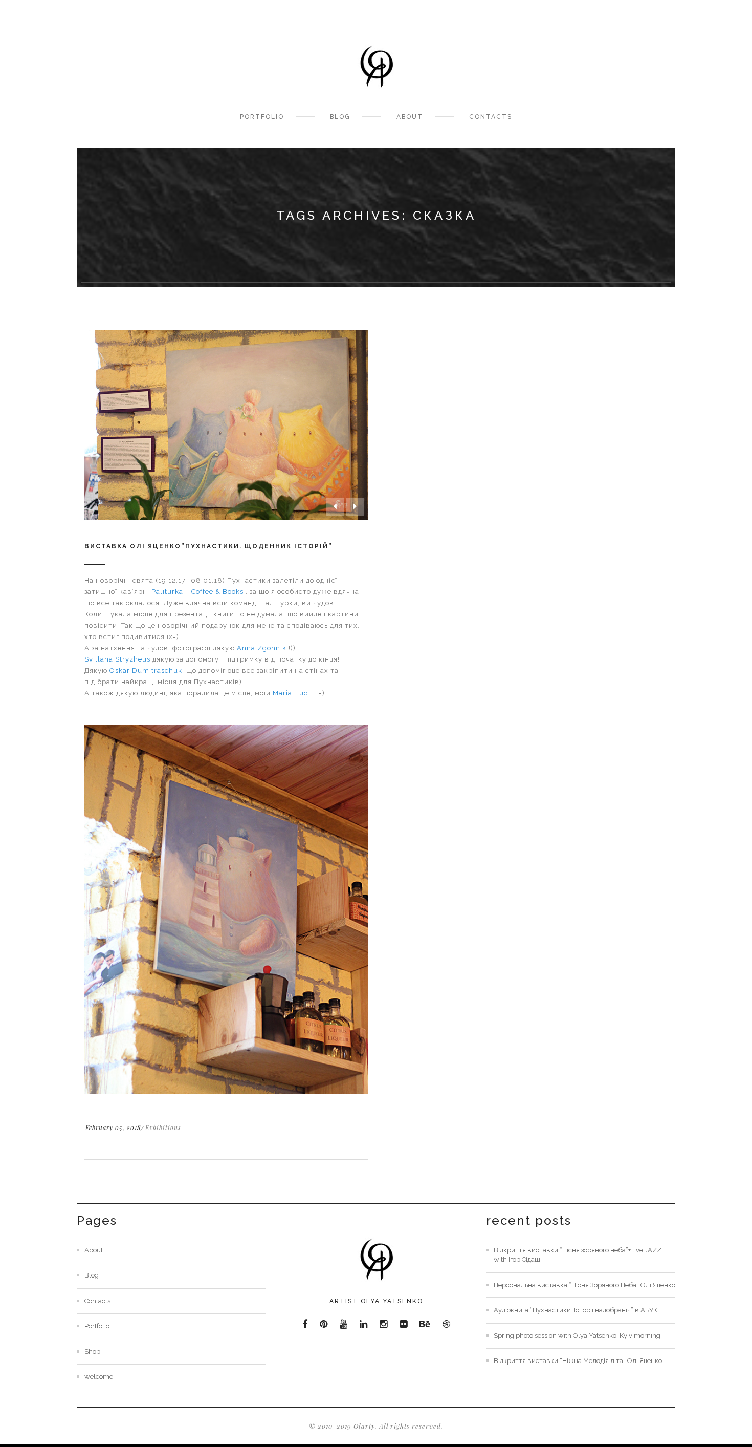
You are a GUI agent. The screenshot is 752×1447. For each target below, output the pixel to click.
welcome (98, 1376)
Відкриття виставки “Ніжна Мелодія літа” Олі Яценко (578, 1361)
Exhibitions (163, 1127)
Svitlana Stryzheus (117, 659)
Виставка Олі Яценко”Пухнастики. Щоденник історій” (208, 546)
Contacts (490, 116)
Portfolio (262, 116)
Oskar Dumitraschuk (145, 670)
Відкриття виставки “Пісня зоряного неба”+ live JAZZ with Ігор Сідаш (577, 1255)
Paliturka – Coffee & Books (197, 591)
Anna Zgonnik (261, 648)
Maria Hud (290, 693)
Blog (340, 116)
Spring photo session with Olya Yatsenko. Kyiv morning (577, 1335)
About (409, 116)
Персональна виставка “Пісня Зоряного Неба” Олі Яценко (584, 1285)
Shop (92, 1351)
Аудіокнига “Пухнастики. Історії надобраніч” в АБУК (575, 1310)
